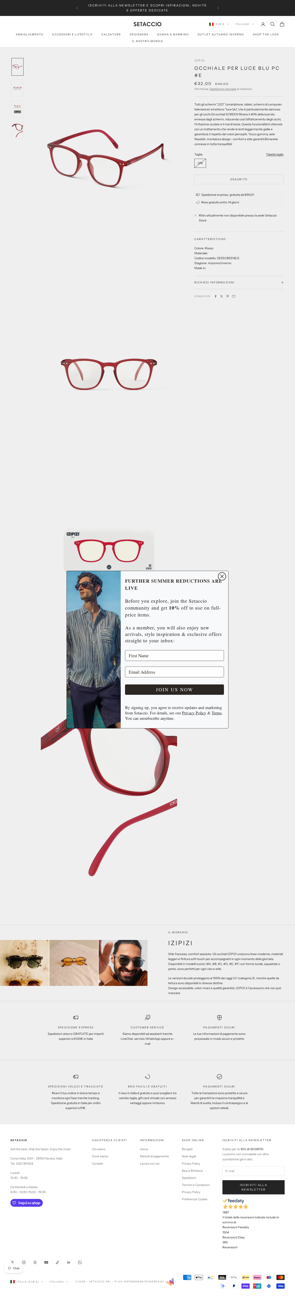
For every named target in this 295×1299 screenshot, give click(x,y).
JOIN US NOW (174, 689)
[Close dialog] (222, 576)
